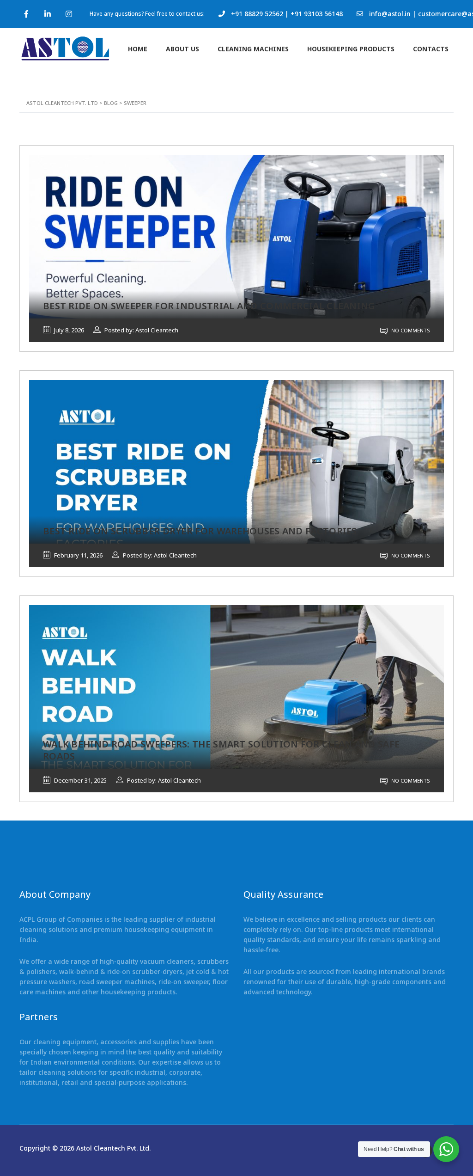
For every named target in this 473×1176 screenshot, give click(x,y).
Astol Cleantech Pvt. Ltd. (113, 1148)
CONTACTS (431, 48)
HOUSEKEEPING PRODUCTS (350, 48)
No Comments (410, 330)
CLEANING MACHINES (253, 48)
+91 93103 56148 (317, 13)
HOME (137, 48)
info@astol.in (390, 13)
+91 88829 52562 (257, 13)
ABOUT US (182, 48)
